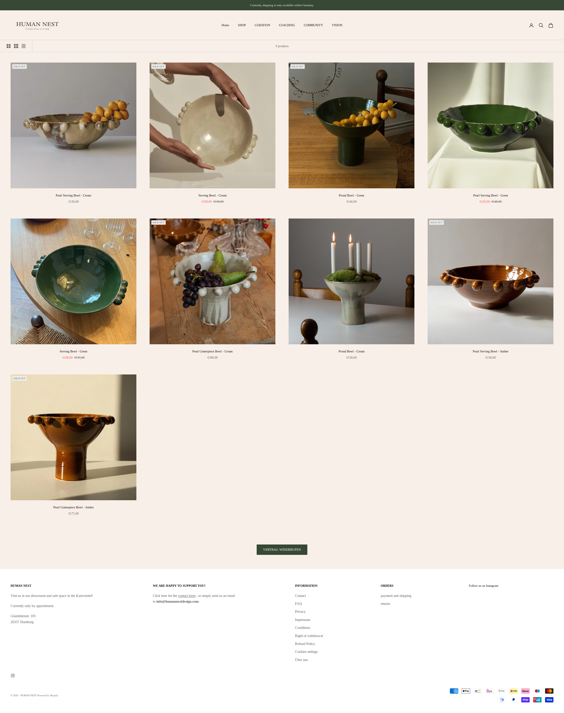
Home (225, 25)
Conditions (302, 628)
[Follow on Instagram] (13, 675)
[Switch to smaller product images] (16, 46)
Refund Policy (305, 644)
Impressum (302, 620)
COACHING (287, 25)
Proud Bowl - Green (351, 195)
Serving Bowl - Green (73, 351)
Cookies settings (306, 652)
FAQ (298, 604)
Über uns (301, 660)
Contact (300, 596)
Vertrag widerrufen (282, 549)
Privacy (300, 611)
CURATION (262, 25)
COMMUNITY (313, 25)
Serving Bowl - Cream (213, 195)
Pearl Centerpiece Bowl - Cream (212, 351)
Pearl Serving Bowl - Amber (490, 351)
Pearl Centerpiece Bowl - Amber (73, 507)
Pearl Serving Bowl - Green (490, 195)
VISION (337, 25)
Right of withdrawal (309, 636)
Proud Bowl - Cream (352, 351)
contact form (186, 596)
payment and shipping (396, 596)
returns (385, 604)
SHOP (242, 25)
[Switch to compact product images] (24, 46)
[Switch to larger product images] (9, 46)
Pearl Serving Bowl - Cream (73, 195)
